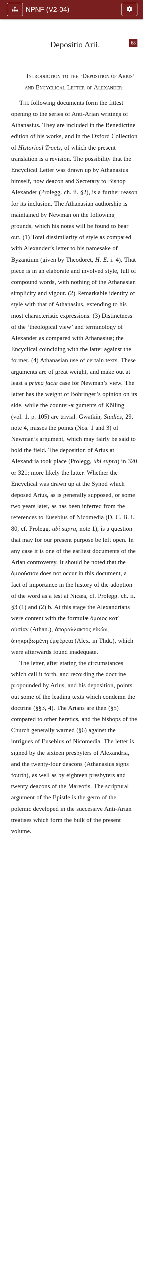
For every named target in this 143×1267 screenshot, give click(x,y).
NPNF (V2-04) (47, 9)
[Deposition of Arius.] (135, 633)
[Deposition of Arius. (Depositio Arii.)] (8, 633)
